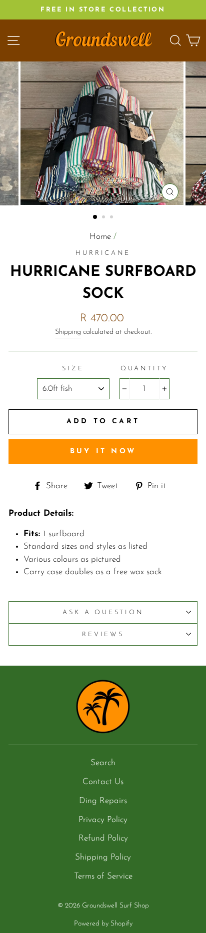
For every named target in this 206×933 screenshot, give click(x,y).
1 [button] (95, 217)
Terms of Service (103, 876)
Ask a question (103, 612)
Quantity (144, 368)
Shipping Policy (103, 857)
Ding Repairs (103, 801)
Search (103, 763)
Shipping (68, 332)
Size (73, 368)
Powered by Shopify (103, 924)
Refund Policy (103, 838)
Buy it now (103, 451)
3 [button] (112, 217)
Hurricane (103, 253)
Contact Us (103, 782)
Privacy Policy (103, 820)
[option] (103, 9)
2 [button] (104, 217)
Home (100, 236)
